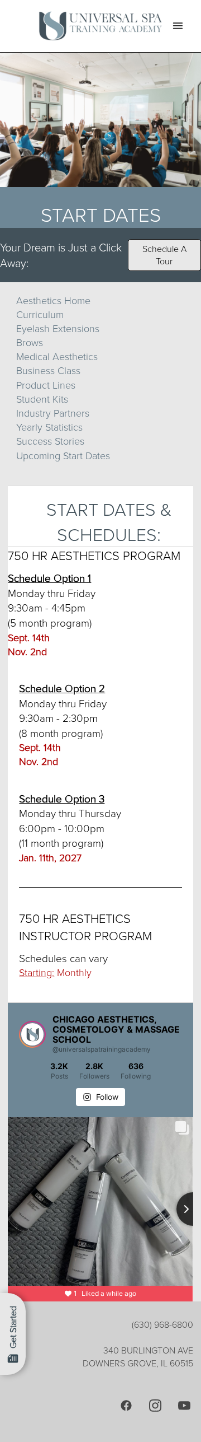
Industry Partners (52, 412)
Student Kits (42, 398)
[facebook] (126, 1405)
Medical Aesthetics (57, 356)
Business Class (48, 370)
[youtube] (184, 1405)
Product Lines (45, 384)
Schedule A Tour (164, 254)
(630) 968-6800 (162, 1324)
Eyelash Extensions (57, 328)
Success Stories (50, 440)
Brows (29, 342)
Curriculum (40, 314)
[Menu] (178, 26)
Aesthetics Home (53, 300)
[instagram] (155, 1405)
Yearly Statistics (49, 426)
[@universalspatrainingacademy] (32, 1034)
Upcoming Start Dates (63, 455)
